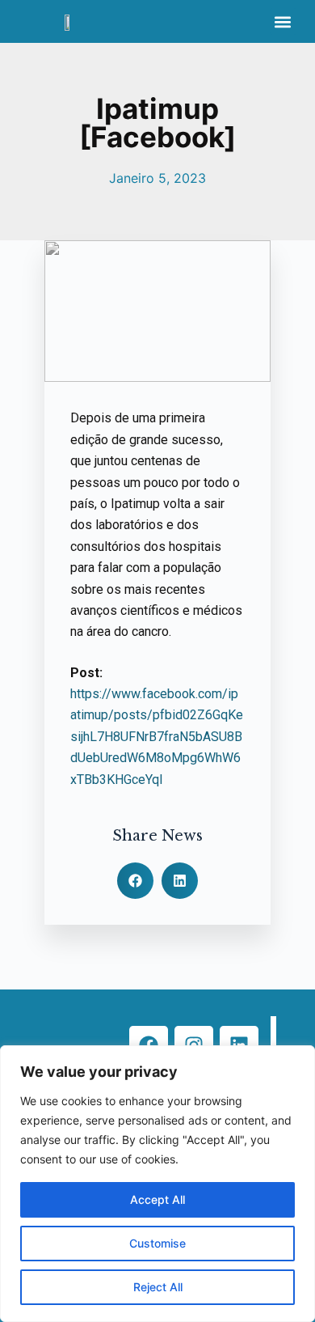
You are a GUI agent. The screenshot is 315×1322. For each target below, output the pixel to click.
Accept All (157, 1199)
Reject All (158, 1287)
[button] (283, 21)
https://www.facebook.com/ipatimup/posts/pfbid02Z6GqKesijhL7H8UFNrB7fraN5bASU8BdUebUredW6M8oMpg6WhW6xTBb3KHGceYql (156, 736)
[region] (157, 1183)
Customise (157, 1243)
